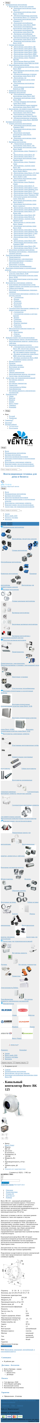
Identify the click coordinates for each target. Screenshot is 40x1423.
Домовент (12, 405)
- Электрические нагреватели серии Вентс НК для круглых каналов (25, 347)
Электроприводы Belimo (17, 387)
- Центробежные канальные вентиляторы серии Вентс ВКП (24, 111)
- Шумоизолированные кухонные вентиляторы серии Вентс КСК (25, 75)
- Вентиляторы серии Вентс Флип (25, 230)
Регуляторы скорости (16, 380)
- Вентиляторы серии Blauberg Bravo (26, 209)
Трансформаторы (15, 389)
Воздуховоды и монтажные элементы (19, 283)
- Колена (16, 299)
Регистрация (13, 428)
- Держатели (17, 306)
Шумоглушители (15, 361)
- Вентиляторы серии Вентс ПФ (24, 246)
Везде (7, 451)
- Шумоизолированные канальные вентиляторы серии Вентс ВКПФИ (25, 119)
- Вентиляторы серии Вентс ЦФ (24, 241)
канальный (18, 1350)
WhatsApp (5, 1405)
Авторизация (13, 426)
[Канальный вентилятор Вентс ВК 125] (12, 1116)
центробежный (28, 1350)
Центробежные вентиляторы (19, 65)
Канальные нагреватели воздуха (20, 345)
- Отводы (16, 334)
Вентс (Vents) (13, 403)
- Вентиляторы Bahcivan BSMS (24, 61)
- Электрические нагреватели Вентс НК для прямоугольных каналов (25, 351)
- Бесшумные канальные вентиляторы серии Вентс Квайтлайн (22, 134)
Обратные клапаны (16, 365)
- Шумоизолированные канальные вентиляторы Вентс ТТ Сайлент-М (25, 16)
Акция (7, 514)
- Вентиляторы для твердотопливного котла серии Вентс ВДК (24, 79)
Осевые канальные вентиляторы (20, 123)
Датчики (12, 381)
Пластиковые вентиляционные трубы (22, 284)
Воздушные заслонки (16, 367)
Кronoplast (12, 407)
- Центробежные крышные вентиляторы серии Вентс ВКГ (24, 95)
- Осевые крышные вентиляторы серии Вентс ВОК (24, 102)
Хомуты (12, 370)
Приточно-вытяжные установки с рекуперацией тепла (21, 261)
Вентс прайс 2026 (11, 516)
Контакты (8, 519)
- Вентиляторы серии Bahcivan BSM (25, 63)
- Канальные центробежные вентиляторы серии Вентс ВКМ (24, 24)
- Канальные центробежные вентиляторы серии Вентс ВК (23, 31)
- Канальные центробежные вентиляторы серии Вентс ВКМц (24, 27)
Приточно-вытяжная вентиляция (17, 255)
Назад (8, 411)
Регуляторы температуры (18, 383)
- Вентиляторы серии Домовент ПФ (25, 195)
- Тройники (17, 301)
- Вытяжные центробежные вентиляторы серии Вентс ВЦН (24, 35)
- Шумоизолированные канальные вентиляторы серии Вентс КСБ (25, 38)
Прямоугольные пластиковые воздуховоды (24, 286)
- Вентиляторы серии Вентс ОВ (24, 47)
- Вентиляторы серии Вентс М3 (24, 215)
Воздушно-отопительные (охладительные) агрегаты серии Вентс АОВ (24, 272)
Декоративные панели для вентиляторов (23, 339)
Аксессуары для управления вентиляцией (20, 378)
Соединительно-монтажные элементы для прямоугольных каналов (24, 309)
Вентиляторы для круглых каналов (21, 6)
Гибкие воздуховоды (16, 288)
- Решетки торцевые (20, 323)
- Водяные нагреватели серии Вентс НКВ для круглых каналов (25, 355)
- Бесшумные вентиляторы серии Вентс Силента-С (24, 205)
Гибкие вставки (14, 369)
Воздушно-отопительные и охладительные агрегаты (20, 269)
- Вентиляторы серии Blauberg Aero (25, 189)
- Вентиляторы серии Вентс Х (23, 186)
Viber (13, 1405)
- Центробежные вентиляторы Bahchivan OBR (23, 88)
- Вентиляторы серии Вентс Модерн (26, 208)
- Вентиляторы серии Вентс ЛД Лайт (26, 173)
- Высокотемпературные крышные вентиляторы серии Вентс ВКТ (25, 106)
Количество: (7, 1174)
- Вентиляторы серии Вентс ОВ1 (24, 48)
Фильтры (12, 363)
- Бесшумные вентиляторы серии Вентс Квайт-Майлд (24, 170)
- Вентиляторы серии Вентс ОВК (25, 50)
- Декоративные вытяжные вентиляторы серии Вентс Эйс (24, 144)
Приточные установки (17, 264)
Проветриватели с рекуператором (21, 259)
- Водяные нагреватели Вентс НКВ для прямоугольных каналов (25, 358)
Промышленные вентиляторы (16, 4)
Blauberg (12, 400)
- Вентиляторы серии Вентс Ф (23, 235)
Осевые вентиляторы (16, 45)
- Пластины (17, 305)
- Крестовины (18, 332)
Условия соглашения (8, 1402)
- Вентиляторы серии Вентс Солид (25, 187)
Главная (7, 1069)
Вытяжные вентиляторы (17, 142)
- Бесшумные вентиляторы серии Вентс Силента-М (24, 179)
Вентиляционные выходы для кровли (22, 374)
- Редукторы (17, 303)
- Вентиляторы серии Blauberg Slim (25, 231)
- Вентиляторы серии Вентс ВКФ (25, 54)
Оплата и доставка (11, 517)
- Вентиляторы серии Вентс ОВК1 (25, 52)
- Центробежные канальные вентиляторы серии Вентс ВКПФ (25, 115)
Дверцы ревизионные (16, 372)
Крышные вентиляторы (17, 92)
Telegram (20, 1405)
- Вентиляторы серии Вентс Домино (26, 193)
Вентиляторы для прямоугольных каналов (24, 109)
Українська (13, 418)
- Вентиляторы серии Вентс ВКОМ (25, 56)
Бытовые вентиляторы (14, 122)
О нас (3, 1400)
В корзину (5, 1183)
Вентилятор (9, 1350)
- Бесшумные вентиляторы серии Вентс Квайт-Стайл (24, 175)
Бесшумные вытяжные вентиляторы (21, 250)
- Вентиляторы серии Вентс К (23, 217)
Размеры (9, 1197)
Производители (11, 394)
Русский (12, 416)
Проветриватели (15, 257)
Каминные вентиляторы (17, 90)
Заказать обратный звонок (10, 486)
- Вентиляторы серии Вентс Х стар (25, 248)
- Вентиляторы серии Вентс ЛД (24, 191)
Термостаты (13, 385)
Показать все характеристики (15, 1169)
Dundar (11, 402)
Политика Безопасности (27, 1400)
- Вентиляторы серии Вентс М (23, 155)
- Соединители (18, 297)
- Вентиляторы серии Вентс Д (23, 156)
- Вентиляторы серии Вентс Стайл (25, 233)
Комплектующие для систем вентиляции (20, 337)
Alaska (11, 396)
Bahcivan (12, 398)
